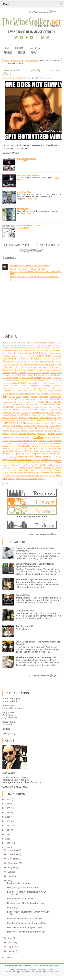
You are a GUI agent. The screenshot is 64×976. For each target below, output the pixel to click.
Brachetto (32, 356)
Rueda (9, 443)
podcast (39, 430)
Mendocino (7, 410)
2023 (7, 808)
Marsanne (27, 404)
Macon (20, 402)
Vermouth (6, 470)
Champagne (42, 367)
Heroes (20, 394)
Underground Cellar (25, 610)
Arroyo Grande (34, 348)
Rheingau (47, 437)
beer (4, 353)
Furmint (58, 383)
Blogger (55, 965)
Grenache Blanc (19, 391)
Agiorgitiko (43, 343)
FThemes (23, 970)
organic (6, 423)
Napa (59, 415)
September (13, 863)
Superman (13, 457)
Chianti (24, 370)
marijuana (6, 404)
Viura (4, 473)
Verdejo (29, 468)
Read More (24, 161)
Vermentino (49, 468)
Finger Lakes (51, 380)
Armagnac (24, 348)
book (59, 353)
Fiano (35, 380)
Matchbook (7, 407)
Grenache (6, 390)
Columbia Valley (34, 373)
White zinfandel (55, 473)
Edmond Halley (23, 595)
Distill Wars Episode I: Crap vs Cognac (25, 927)
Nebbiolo (13, 418)
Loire (59, 399)
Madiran (34, 402)
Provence (41, 433)
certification (14, 367)
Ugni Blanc (30, 465)
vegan (15, 468)
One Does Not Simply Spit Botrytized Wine (31, 71)
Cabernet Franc (10, 359)
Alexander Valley (33, 345)
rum (14, 443)
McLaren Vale (37, 407)
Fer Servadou (26, 380)
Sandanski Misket (55, 443)
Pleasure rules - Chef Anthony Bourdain (25, 903)
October (12, 859)
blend (31, 353)
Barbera (27, 350)
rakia (4, 437)
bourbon (15, 356)
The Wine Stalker (30, 965)
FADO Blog (15, 265)
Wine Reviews (9, 715)
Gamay (23, 386)
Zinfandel (32, 478)
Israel (59, 393)
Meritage (25, 410)
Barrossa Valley (38, 350)
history (26, 393)
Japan (12, 396)
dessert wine (17, 60)
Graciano (38, 388)
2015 (7, 843)
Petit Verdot (17, 425)
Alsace (59, 345)
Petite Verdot (42, 426)
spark (12, 454)
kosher (34, 396)
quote (59, 433)
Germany (57, 385)
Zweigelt (41, 479)
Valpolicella (6, 468)
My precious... (23, 209)
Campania (18, 362)
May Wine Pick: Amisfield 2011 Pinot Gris (26, 932)
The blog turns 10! (24, 626)
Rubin (4, 443)
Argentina (14, 347)
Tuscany (22, 465)
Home (6, 48)
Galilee (14, 386)
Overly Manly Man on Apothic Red (23, 887)
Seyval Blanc (57, 448)
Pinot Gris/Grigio (49, 428)
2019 (7, 825)
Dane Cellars (27, 375)
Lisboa (39, 399)
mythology (51, 415)
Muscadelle (33, 415)
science (31, 448)
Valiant (59, 465)
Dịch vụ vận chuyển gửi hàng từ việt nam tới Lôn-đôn (34, 276)
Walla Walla (18, 473)
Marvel (44, 404)
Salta (45, 443)
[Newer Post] (16, 247)
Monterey (50, 412)
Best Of (12, 353)
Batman (49, 350)
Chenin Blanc (14, 370)
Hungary (45, 394)
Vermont (58, 468)
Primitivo (14, 434)
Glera (23, 388)
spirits (37, 453)
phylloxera (6, 428)
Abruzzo (34, 343)
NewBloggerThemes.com (47, 972)
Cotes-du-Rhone (56, 373)
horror (32, 394)
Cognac (14, 373)
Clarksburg (57, 370)
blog (37, 353)
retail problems (20, 437)
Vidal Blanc (24, 470)
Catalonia (43, 364)
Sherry (5, 451)
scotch (37, 448)
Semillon (48, 448)
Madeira (27, 402)
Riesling (28, 440)
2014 (7, 847)
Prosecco (31, 433)
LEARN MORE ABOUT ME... (15, 787)
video (32, 470)
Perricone (6, 426)
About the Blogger (11, 698)
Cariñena (23, 365)
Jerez (18, 396)
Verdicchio (38, 468)
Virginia (58, 470)
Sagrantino (33, 443)
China (36, 370)
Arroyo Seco (45, 348)
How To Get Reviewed (12, 708)
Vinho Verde (40, 470)
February (6, 380)
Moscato (6, 415)
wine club (51, 475)
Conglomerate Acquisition (29, 225)
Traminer (49, 462)
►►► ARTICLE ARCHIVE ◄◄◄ (32, 516)
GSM (4, 394)
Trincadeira (6, 465)
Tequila (37, 459)
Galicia (5, 386)
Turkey (15, 465)
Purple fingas (13, 907)
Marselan (36, 404)
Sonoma (28, 451)
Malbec (41, 402)
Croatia (13, 375)
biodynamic (22, 353)
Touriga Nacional (36, 462)
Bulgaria (49, 356)
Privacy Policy (8, 733)
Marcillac (58, 402)
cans (42, 362)
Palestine (38, 423)
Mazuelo (26, 407)
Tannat (45, 457)
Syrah (37, 456)
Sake (40, 443)
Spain (5, 453)
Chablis (23, 367)
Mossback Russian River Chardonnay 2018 (36, 657)
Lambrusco (43, 396)
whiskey (45, 473)
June (10, 876)
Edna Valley (47, 378)
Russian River (22, 443)
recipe (10, 437)
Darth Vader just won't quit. (29, 175)
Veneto (22, 468)
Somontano (19, 451)
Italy (4, 396)
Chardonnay (55, 367)
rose (49, 440)
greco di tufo (49, 388)
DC (35, 375)
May (10, 880)
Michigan (50, 410)
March (11, 942)
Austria (15, 350)
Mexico (42, 409)
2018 (7, 830)
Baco (21, 350)
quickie (51, 433)
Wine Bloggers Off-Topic (36, 475)
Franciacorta (32, 383)
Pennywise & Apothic (26, 158)
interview (52, 394)
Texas (43, 459)
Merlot (34, 409)
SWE (31, 457)
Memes (21, 52)
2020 (7, 821)
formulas (13, 383)
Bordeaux (6, 356)
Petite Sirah (29, 425)
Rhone (55, 437)
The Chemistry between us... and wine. (25, 918)
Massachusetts (55, 404)
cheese (5, 370)
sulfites (5, 457)
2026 (7, 799)
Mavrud (17, 407)
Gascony (46, 386)
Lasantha (49, 970)
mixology (58, 410)
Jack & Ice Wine (24, 192)
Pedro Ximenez (56, 423)
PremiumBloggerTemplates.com (19, 972)
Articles (35, 48)
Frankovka (42, 383)
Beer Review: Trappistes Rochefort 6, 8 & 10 (36, 579)
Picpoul (15, 428)
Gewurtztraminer (9, 388)
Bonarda (52, 353)
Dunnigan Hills (34, 377)
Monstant (16, 413)
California (7, 361)
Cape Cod (49, 362)
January (11, 951)
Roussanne (57, 441)
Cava (51, 364)
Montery (58, 413)
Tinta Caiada (15, 462)
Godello (29, 388)
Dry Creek (23, 378)
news (55, 417)
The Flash (53, 460)
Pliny (32, 431)
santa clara (44, 446)
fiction (42, 380)
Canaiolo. (35, 362)
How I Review (8, 705)
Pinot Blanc (34, 428)
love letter (13, 402)
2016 (7, 839)
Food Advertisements (37, 12)
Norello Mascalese (28, 420)
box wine (23, 356)
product (22, 433)
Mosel (14, 415)
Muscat (42, 415)
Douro (15, 378)
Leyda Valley (30, 399)
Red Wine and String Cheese (20, 898)
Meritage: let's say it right (19, 883)
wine (23, 475)
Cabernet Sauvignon (30, 358)
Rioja (35, 440)
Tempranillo (27, 459)
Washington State (32, 472)
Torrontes (24, 462)
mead (46, 407)
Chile (30, 370)
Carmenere (33, 364)
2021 (7, 817)
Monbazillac (7, 413)
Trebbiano (58, 462)
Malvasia (49, 402)
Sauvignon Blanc (19, 448)
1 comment (47, 78)
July (10, 872)
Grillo (30, 391)
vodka (10, 473)
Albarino (6, 345)
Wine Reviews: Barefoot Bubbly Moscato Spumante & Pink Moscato (35, 565)
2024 (7, 804)
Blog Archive (8, 712)
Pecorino (46, 423)
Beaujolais (57, 350)
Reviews (8, 52)
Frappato (50, 383)
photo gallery (55, 426)
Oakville (50, 420)
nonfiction (15, 420)
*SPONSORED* (9, 343)
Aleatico (14, 345)
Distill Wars (56, 375)
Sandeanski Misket (10, 446)
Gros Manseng (40, 391)
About (34, 52)
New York (33, 417)
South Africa (40, 451)
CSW (19, 375)
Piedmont (23, 428)
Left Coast (19, 399)
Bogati (44, 353)
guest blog (12, 393)
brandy (40, 356)
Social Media (8, 722)
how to (37, 394)
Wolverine (11, 479)
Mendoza (17, 410)
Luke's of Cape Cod (32, 782)
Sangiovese (24, 446)
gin (18, 388)
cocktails (6, 372)
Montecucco (26, 413)
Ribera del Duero (16, 440)
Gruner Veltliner (55, 391)
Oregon (58, 420)
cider (41, 370)
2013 (7, 957)
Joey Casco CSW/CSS (15, 78)
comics (45, 372)
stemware (45, 454)
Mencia (59, 407)
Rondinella (42, 441)
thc (47, 460)
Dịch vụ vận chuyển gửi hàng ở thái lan (28, 269)
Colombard (22, 373)
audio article (56, 348)
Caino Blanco (56, 359)
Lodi (54, 399)
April (10, 938)
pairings (30, 423)
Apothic (5, 348)
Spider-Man (29, 454)
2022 (7, 812)
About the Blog (9, 701)
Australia (6, 350)
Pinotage (24, 431)
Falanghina (57, 378)
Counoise (6, 375)
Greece (59, 388)
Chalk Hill (31, 367)
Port (45, 431)
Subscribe (7, 724)
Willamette (15, 475)
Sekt (42, 448)
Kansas (26, 396)
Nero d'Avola (23, 418)
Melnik (52, 407)
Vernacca (14, 470)
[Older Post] (47, 247)
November (13, 854)
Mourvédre (23, 415)
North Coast (41, 420)
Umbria (38, 465)
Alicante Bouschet (48, 345)
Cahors (46, 359)
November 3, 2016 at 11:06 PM (36, 265)
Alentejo (21, 345)
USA (44, 464)
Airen (59, 343)
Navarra (6, 417)
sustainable (23, 457)
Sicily (11, 451)
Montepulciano (38, 412)
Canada (27, 362)
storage (53, 454)
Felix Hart (15, 380)
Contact (6, 729)
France (22, 382)
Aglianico (52, 343)
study (59, 454)
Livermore (47, 399)
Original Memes (9, 717)
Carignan (14, 364)
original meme (31, 60)
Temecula (17, 459)
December (13, 850)
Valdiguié (51, 465)
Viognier (49, 470)
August (11, 867)
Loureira (5, 402)
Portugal (52, 430)
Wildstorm (6, 476)
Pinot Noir (14, 430)
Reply (13, 280)
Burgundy (58, 356)
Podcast (20, 48)
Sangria (35, 446)
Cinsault (48, 370)
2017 (7, 834)
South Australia (54, 451)
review (38, 437)
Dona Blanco (7, 378)
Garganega (34, 386)
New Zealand (45, 417)
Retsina (30, 437)
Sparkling (19, 453)
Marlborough (17, 404)
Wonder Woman (22, 479)
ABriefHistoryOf (23, 343)
